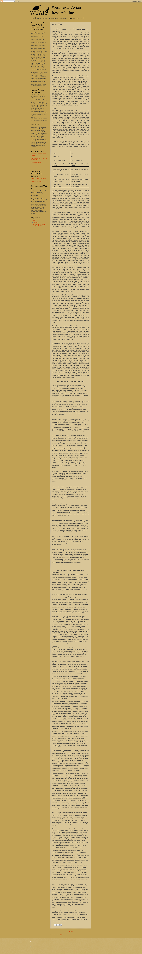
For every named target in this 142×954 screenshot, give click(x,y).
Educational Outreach (53, 18)
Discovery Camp (63, 18)
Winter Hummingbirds (36, 162)
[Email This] (55, 925)
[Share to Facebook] (60, 925)
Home (33, 18)
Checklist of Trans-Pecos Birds (38, 178)
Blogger (74, 950)
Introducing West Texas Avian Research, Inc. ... (40, 225)
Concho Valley (72, 18)
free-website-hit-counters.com (36, 946)
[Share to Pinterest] (61, 925)
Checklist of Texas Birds (36, 181)
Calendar (45, 18)
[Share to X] (58, 925)
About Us (39, 18)
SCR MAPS (79, 18)
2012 (33, 220)
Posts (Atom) (60, 934)
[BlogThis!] (56, 925)
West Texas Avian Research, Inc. (66, 9)
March (35, 222)
